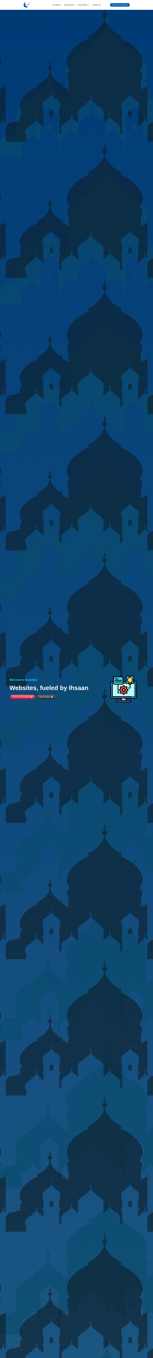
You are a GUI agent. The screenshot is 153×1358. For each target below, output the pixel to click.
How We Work (69, 5)
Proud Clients (82, 5)
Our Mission (56, 5)
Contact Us (96, 5)
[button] (88, 4)
